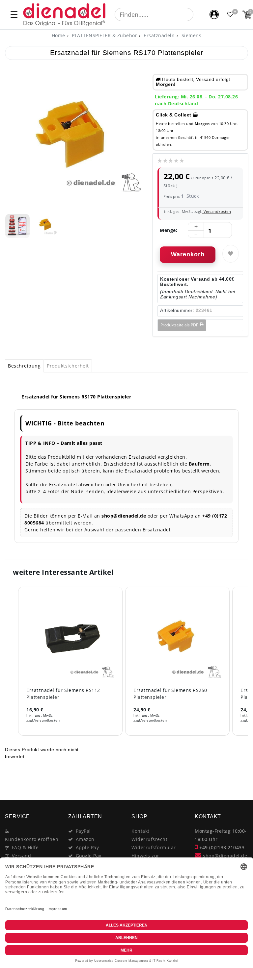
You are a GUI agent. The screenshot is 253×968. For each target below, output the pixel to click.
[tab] (24, 365)
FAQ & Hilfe (25, 847)
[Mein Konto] (214, 14)
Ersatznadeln (158, 35)
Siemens (190, 35)
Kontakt (140, 831)
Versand (21, 856)
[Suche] (198, 14)
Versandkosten (216, 211)
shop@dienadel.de (224, 856)
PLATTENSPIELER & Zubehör (103, 35)
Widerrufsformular (153, 847)
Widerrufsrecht (149, 839)
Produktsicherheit (68, 366)
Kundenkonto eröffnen (31, 839)
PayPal (83, 831)
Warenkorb (188, 254)
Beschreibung (24, 366)
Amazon (85, 839)
